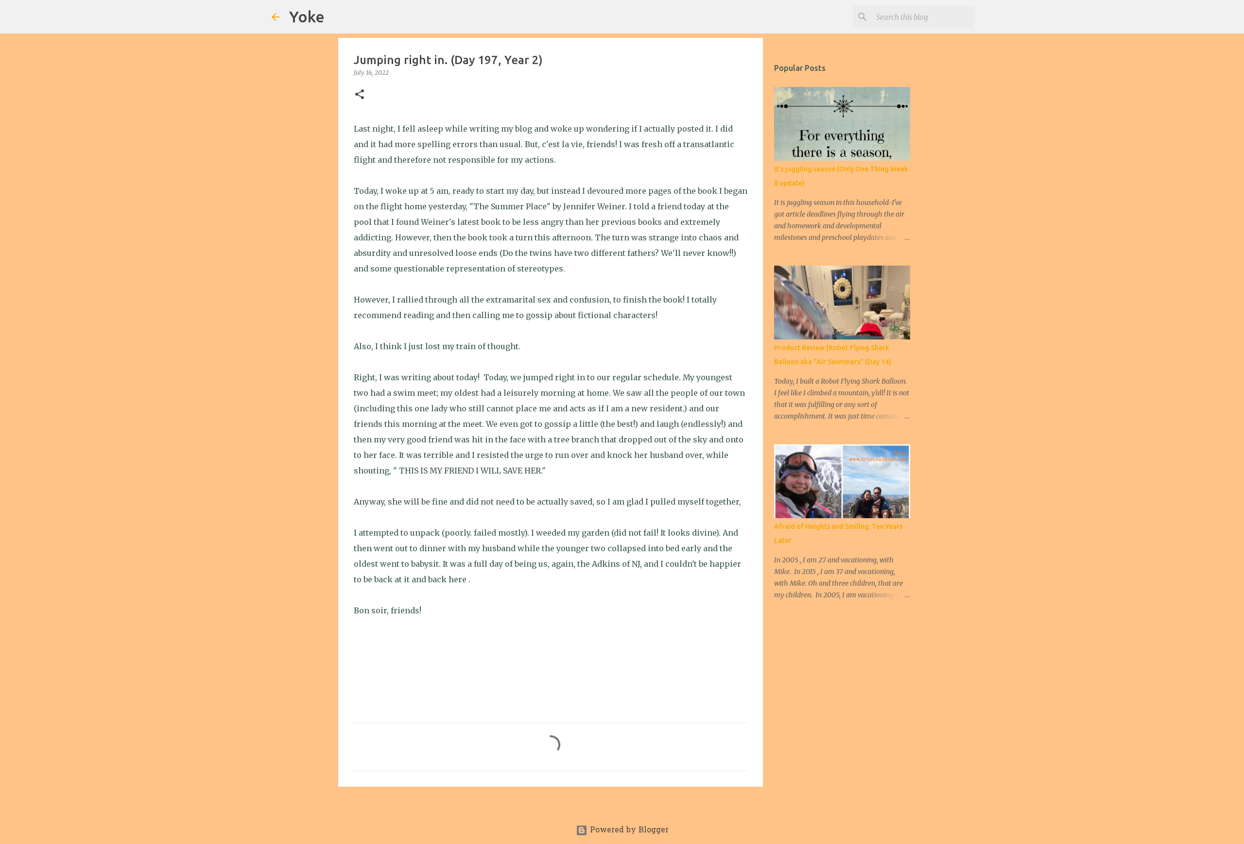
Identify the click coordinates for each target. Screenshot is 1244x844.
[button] (359, 94)
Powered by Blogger (628, 830)
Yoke (307, 16)
